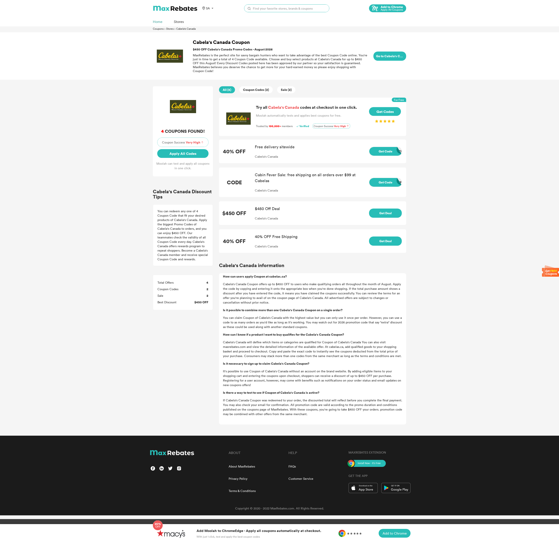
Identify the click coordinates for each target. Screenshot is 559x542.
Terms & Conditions (242, 491)
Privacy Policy (238, 478)
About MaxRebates (242, 466)
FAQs (292, 466)
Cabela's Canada (186, 29)
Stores (170, 29)
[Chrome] (387, 8)
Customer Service (300, 478)
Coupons (158, 29)
